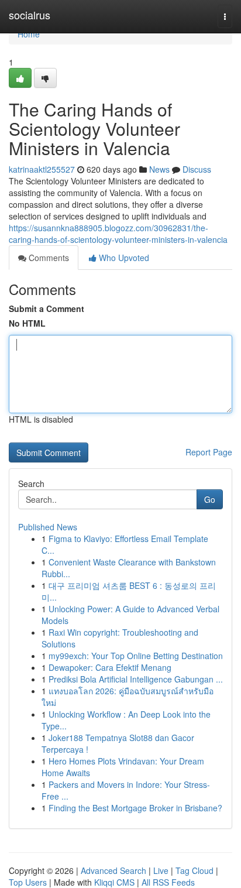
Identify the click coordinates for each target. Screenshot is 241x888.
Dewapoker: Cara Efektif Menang (110, 667)
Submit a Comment (46, 308)
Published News (47, 527)
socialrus (29, 14)
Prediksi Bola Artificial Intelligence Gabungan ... (136, 679)
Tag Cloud (194, 870)
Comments (47, 257)
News (159, 169)
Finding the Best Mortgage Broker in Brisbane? (135, 808)
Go (209, 499)
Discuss (197, 169)
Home (29, 34)
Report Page (208, 452)
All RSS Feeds (168, 882)
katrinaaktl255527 (42, 169)
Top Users (28, 882)
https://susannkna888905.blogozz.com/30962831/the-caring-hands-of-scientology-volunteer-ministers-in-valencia (118, 233)
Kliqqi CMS (114, 882)
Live (160, 870)
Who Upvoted (123, 257)
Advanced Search (113, 870)
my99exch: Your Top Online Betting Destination (136, 655)
